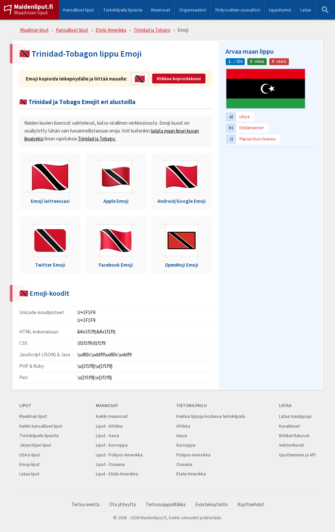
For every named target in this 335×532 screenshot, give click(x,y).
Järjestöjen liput (35, 445)
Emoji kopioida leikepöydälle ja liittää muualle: (76, 79)
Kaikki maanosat (112, 416)
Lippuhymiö (280, 10)
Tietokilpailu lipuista (122, 10)
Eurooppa (185, 445)
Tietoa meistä (85, 504)
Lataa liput (29, 473)
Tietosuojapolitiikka (165, 504)
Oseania (184, 464)
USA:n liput (29, 455)
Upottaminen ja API (297, 455)
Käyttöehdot (251, 504)
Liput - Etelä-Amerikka (117, 473)
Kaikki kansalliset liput (40, 426)
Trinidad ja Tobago (151, 30)
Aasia (181, 435)
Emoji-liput (29, 464)
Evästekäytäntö (211, 504)
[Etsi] (325, 10)
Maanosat (160, 10)
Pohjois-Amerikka (193, 455)
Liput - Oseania (110, 464)
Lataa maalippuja (295, 416)
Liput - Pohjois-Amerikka (119, 455)
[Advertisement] (270, 191)
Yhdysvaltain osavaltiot (237, 10)
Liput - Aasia (107, 435)
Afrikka (183, 426)
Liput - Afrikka (109, 426)
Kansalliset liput (78, 10)
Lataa (305, 10)
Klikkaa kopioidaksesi (179, 78)
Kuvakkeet (289, 426)
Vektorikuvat (291, 445)
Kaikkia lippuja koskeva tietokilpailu (210, 416)
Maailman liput (31, 12)
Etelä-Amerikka (111, 30)
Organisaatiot (192, 10)
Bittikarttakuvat (294, 435)
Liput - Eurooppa (112, 445)
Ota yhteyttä (122, 504)
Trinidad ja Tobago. (97, 138)
